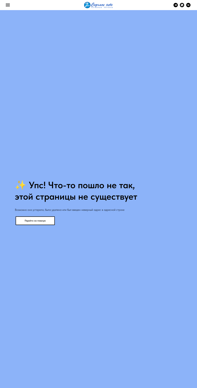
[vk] (188, 6)
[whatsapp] (182, 6)
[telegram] (175, 6)
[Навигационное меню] (8, 5)
